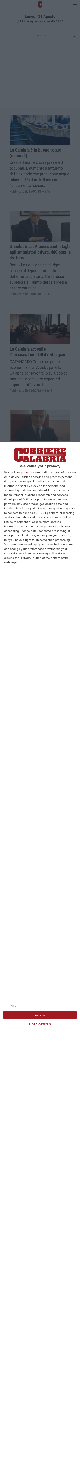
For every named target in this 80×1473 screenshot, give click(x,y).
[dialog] (40, 957)
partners (26, 472)
